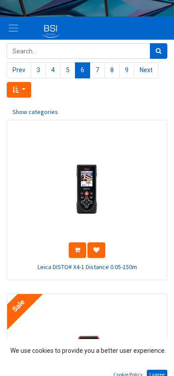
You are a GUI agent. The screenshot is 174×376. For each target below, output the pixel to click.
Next (146, 70)
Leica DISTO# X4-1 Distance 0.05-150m (87, 267)
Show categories (35, 112)
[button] (19, 90)
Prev (18, 70)
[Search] (158, 51)
